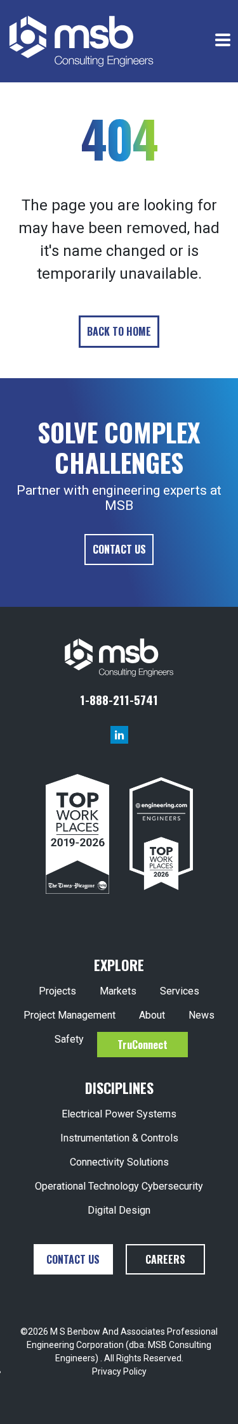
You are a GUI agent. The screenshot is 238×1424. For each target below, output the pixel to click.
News (201, 1015)
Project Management (69, 1015)
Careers (165, 1259)
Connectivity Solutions (119, 1162)
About (152, 1015)
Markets (118, 991)
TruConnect (142, 1044)
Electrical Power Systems (119, 1114)
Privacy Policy (119, 1371)
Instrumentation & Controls (119, 1138)
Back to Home (119, 331)
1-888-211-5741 (119, 699)
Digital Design (119, 1210)
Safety (69, 1039)
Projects (57, 991)
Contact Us (119, 549)
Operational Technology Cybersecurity (119, 1186)
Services (179, 991)
